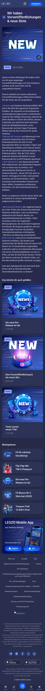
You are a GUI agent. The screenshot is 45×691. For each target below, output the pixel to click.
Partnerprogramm (22, 607)
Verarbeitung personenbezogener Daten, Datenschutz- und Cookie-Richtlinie (22, 575)
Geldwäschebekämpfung (22, 597)
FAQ (35, 559)
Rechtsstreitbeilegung (32, 591)
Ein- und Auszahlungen (17, 581)
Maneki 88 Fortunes (12, 136)
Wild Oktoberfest (10, 162)
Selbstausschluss (11, 591)
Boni (34, 581)
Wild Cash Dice (9, 238)
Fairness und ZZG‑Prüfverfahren (22, 602)
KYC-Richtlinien (22, 569)
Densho (6, 105)
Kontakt (24, 559)
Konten (38, 564)
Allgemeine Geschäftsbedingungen (16, 564)
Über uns (11, 559)
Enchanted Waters (13, 207)
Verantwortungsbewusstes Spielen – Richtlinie (22, 586)
